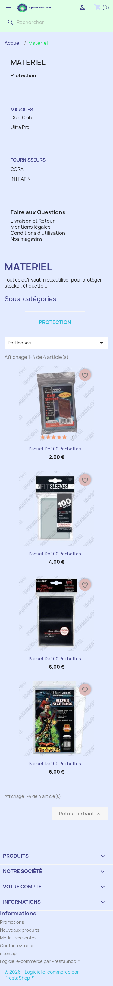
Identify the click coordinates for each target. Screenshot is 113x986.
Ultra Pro (20, 127)
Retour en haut (80, 814)
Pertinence (56, 342)
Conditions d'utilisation (38, 233)
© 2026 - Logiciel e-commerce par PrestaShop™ (42, 975)
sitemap (8, 953)
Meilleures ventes (18, 938)
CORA (17, 169)
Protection (23, 75)
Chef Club (21, 118)
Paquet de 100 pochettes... (57, 449)
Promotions (12, 922)
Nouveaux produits (19, 930)
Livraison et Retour (33, 221)
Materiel (28, 62)
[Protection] (55, 314)
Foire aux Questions (38, 212)
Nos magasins (27, 239)
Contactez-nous (17, 945)
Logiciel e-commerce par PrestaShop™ (40, 961)
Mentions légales (31, 227)
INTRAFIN (21, 179)
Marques (22, 110)
